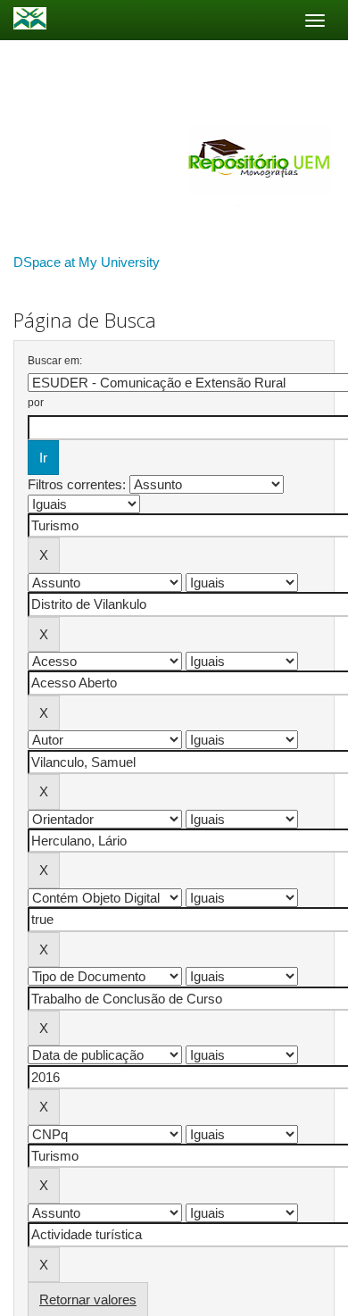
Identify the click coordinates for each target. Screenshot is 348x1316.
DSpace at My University (86, 262)
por (36, 402)
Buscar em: (55, 360)
